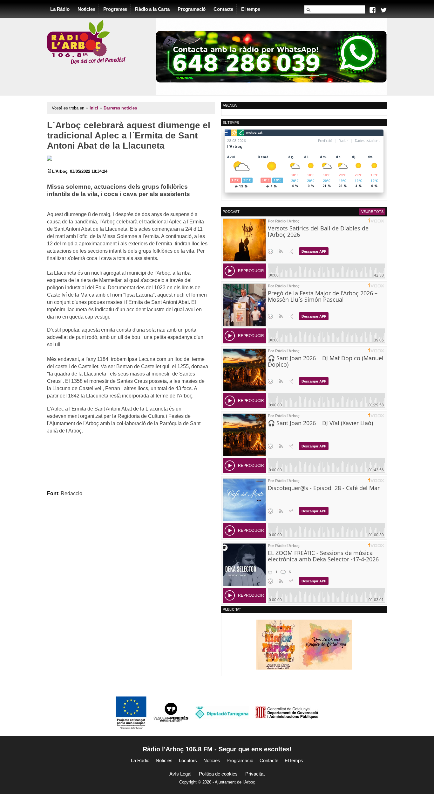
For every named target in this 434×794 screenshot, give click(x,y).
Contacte (223, 9)
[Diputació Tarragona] (222, 712)
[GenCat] (287, 712)
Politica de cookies (218, 773)
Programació (192, 9)
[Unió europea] (131, 712)
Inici (94, 108)
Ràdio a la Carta (152, 9)
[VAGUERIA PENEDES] (171, 712)
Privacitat (255, 773)
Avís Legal (180, 773)
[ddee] (304, 644)
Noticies (86, 9)
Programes (115, 9)
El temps (250, 9)
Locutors (188, 760)
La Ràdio (60, 9)
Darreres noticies (120, 108)
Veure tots (372, 212)
